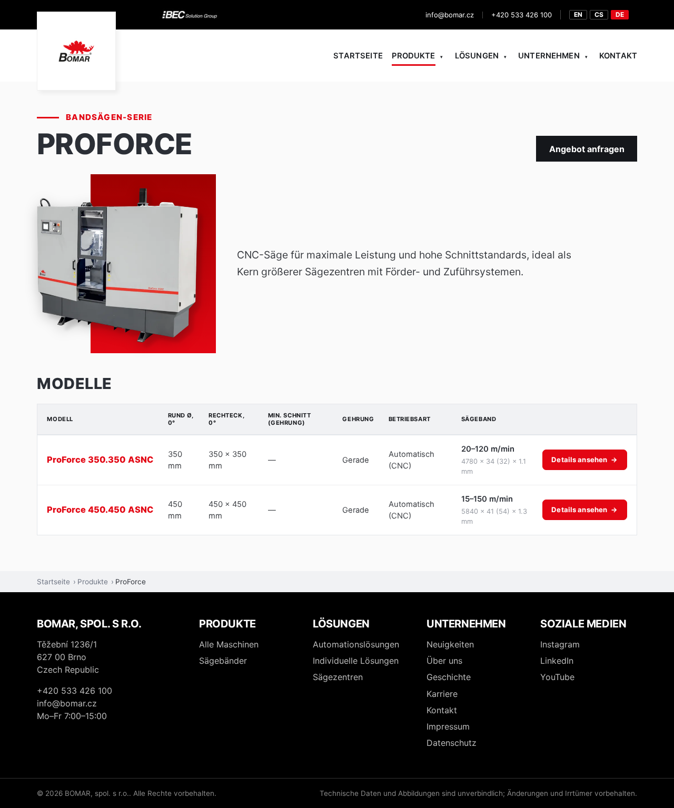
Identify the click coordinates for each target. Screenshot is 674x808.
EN (578, 14)
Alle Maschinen (229, 644)
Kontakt (618, 56)
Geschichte (449, 677)
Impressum (448, 726)
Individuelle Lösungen (356, 660)
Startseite (357, 56)
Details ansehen (584, 459)
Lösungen (477, 56)
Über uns (444, 660)
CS (598, 14)
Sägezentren (338, 677)
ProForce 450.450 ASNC (100, 509)
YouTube (557, 677)
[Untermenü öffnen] (442, 56)
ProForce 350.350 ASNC (100, 459)
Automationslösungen (356, 644)
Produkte (413, 56)
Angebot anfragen (587, 149)
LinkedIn (556, 660)
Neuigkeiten (450, 644)
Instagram (560, 644)
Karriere (442, 694)
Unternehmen (549, 56)
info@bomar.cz (449, 15)
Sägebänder (223, 660)
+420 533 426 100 (521, 15)
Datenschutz (452, 742)
